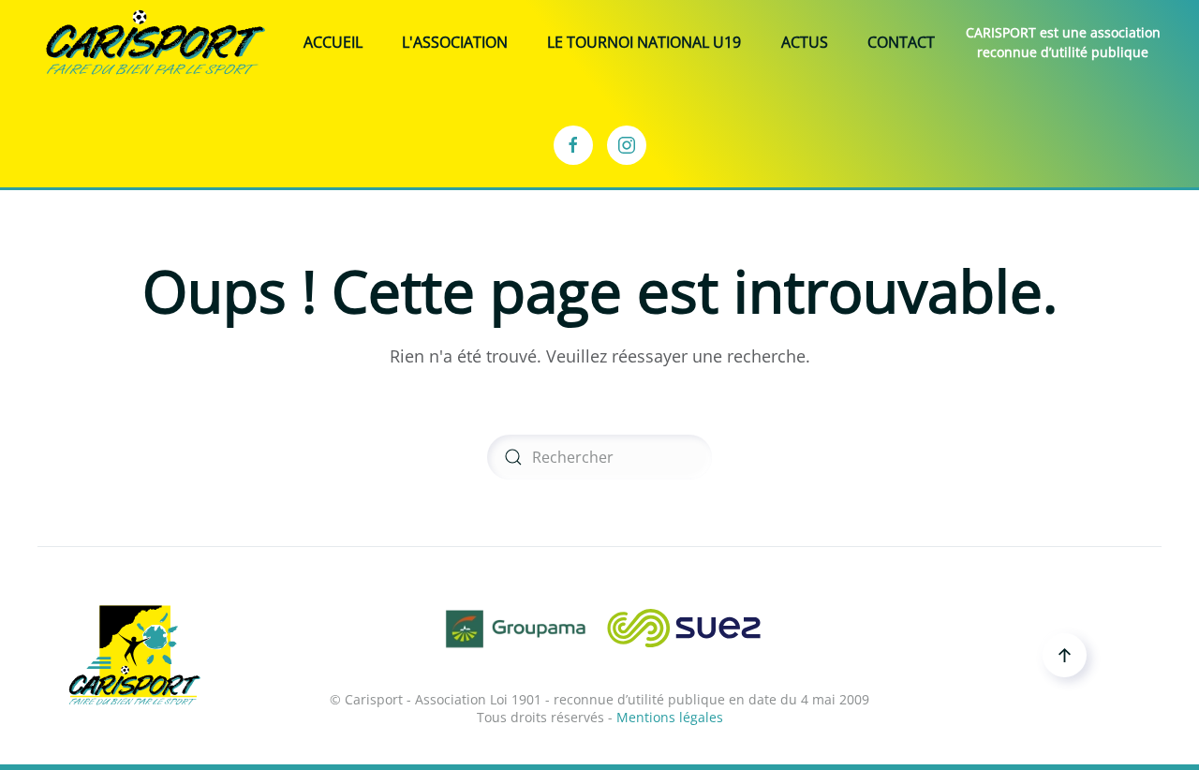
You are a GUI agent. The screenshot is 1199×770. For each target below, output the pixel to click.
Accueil (333, 42)
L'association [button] (455, 42)
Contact (901, 42)
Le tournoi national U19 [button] (644, 42)
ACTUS (804, 42)
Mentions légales (669, 717)
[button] (1065, 655)
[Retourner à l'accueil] (155, 42)
